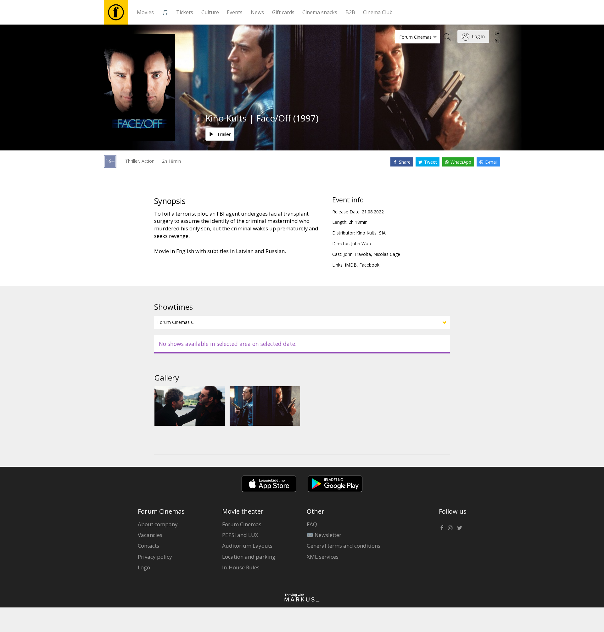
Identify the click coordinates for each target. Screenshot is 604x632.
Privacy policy (155, 556)
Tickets (184, 12)
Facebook (369, 265)
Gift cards (283, 12)
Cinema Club (378, 12)
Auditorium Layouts (247, 545)
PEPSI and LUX (240, 535)
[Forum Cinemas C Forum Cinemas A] (302, 322)
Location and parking (248, 556)
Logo (144, 567)
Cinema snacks (319, 12)
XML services (322, 556)
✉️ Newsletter (324, 535)
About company (158, 524)
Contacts (148, 545)
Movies (145, 12)
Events (235, 12)
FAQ (312, 524)
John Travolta (357, 254)
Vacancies (150, 535)
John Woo (361, 243)
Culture (210, 12)
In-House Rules (241, 567)
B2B (350, 12)
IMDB (351, 265)
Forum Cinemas (241, 524)
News (257, 12)
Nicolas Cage (386, 254)
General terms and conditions (343, 545)
